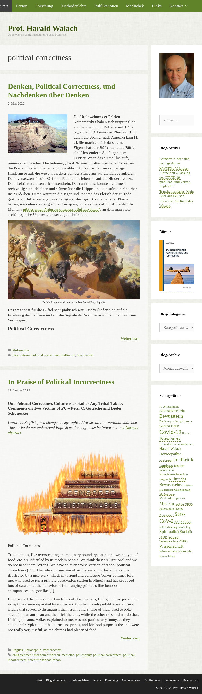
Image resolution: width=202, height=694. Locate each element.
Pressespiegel (166, 514)
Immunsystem (165, 460)
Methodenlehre (74, 6)
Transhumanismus (169, 541)
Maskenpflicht (166, 489)
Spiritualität (85, 355)
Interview (179, 465)
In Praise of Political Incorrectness (61, 382)
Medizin (166, 503)
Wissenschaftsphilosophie (175, 551)
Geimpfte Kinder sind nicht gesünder (174, 161)
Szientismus (173, 537)
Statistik (186, 532)
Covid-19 (170, 432)
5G (160, 406)
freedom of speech (47, 655)
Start (39, 680)
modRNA (179, 504)
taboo (57, 660)
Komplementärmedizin (173, 474)
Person (21, 6)
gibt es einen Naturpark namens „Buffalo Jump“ (61, 209)
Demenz (186, 433)
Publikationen (106, 6)
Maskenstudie (182, 489)
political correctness (45, 355)
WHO (183, 541)
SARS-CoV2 (182, 521)
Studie (163, 536)
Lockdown (187, 485)
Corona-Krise (169, 426)
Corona (187, 421)
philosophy (84, 655)
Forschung (44, 6)
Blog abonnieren (56, 680)
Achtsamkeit (171, 406)
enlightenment (22, 655)
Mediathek (135, 6)
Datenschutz (190, 680)
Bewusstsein (21, 355)
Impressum (172, 680)
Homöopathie (170, 454)
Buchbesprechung (170, 421)
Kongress (163, 480)
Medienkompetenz (172, 498)
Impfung (166, 465)
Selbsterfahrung (168, 527)
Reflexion (68, 355)
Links (157, 6)
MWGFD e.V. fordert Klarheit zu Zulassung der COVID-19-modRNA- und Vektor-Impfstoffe (175, 177)
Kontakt (176, 6)
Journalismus (166, 470)
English (17, 650)
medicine (68, 655)
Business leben (79, 680)
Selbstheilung (184, 527)
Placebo (179, 508)
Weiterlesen (130, 338)
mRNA (189, 503)
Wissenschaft (52, 650)
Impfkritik (183, 459)
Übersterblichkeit (167, 556)
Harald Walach (170, 448)
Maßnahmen (167, 493)
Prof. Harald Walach (43, 28)
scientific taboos (39, 660)
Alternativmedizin (172, 411)
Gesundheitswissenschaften (176, 444)
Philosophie (20, 350)
